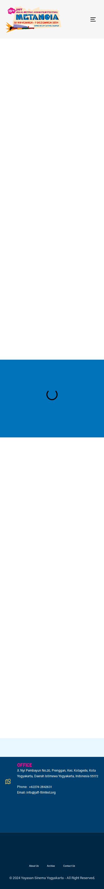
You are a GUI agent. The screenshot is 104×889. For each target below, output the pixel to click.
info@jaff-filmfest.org (41, 792)
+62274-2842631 (40, 787)
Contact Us (69, 866)
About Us (34, 866)
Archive (51, 866)
